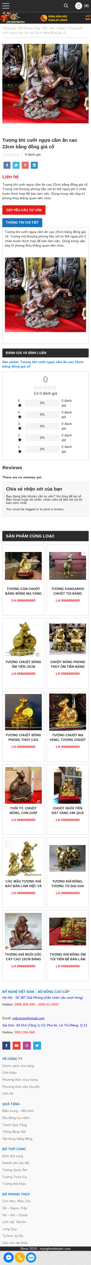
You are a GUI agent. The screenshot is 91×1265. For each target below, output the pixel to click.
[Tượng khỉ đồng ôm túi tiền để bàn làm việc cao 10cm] (67, 931)
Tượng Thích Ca (14, 1177)
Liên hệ (7, 1093)
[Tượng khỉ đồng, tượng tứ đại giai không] (67, 858)
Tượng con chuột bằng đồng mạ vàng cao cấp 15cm (23, 591)
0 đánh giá (33, 154)
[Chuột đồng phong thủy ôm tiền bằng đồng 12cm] (67, 638)
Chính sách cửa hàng (18, 1066)
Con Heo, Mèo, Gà (16, 1201)
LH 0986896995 (23, 600)
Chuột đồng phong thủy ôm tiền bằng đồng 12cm (67, 664)
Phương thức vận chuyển (21, 1087)
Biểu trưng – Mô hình (18, 1111)
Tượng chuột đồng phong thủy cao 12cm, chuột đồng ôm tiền (23, 737)
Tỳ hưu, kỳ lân (12, 1236)
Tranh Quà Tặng (14, 1125)
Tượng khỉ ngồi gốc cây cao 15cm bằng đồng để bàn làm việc (23, 957)
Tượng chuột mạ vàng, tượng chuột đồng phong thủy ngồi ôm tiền (67, 737)
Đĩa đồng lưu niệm (16, 1118)
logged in (32, 509)
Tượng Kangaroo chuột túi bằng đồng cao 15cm (67, 591)
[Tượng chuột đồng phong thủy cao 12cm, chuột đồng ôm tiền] (23, 712)
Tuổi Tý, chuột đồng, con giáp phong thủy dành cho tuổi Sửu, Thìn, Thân (23, 810)
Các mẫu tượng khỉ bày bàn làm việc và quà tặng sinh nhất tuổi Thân (23, 884)
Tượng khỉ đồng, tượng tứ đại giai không (67, 884)
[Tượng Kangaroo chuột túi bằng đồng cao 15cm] (67, 565)
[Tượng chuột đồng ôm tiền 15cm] (23, 638)
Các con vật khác (15, 1243)
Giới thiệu (9, 1072)
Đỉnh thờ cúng (12, 1156)
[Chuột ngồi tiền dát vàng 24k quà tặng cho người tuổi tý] (67, 785)
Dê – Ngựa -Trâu (14, 1208)
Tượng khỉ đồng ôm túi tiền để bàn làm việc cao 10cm (68, 957)
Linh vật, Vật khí (14, 1222)
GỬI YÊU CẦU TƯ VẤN (24, 210)
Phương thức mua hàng (20, 1079)
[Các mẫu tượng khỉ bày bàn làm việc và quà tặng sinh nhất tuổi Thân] (23, 858)
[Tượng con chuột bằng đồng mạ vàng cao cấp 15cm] (23, 565)
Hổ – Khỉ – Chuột (15, 1215)
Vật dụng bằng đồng (17, 1139)
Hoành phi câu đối (15, 1163)
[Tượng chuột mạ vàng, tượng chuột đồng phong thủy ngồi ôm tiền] (67, 712)
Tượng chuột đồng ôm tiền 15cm (23, 664)
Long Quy (9, 1229)
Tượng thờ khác (14, 1184)
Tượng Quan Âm (14, 1170)
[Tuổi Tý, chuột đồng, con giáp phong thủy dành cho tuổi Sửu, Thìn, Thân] (23, 785)
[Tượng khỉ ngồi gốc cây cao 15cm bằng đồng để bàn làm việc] (23, 931)
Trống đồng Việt (14, 1132)
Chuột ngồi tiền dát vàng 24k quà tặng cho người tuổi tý (68, 810)
